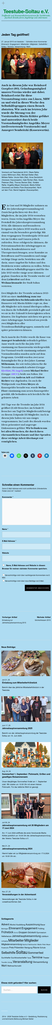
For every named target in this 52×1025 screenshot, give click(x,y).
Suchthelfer (6, 957)
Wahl (28, 46)
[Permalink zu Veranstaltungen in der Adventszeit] (26, 887)
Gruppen (23, 932)
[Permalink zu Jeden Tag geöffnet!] (26, 78)
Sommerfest (35, 953)
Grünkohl (32, 932)
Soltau (3, 46)
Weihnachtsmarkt (14, 965)
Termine (10, 46)
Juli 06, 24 (6, 822)
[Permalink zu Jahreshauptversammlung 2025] (26, 720)
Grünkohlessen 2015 (43, 618)
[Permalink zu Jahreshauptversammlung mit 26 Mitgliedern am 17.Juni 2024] (26, 817)
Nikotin (39, 944)
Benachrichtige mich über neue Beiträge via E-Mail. (24, 581)
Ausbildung (20, 924)
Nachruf (25, 944)
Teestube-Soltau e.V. (26, 11)
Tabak (29, 958)
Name (5, 529)
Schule (42, 947)
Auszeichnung (33, 924)
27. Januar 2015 (7, 41)
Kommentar (7, 497)
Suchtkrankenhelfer (19, 957)
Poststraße (5, 948)
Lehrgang (4, 941)
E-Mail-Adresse (9, 541)
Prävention (19, 947)
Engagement (15, 44)
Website (5, 552)
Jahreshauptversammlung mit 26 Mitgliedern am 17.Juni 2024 (25, 827)
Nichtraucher (32, 944)
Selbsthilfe (43, 44)
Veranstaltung (22, 961)
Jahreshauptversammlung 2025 (17, 728)
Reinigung (28, 947)
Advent (5, 924)
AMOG (14, 374)
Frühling (41, 928)
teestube (20, 41)
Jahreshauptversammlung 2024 (17, 848)
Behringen (4, 929)
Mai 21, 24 (6, 846)
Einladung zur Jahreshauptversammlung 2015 (14, 620)
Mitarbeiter (25, 44)
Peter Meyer (46, 944)
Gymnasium (41, 932)
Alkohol (13, 924)
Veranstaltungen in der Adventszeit (19, 894)
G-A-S (16, 932)
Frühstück (7, 932)
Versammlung (20, 46)
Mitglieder (34, 44)
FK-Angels (17, 370)
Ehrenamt (5, 44)
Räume (36, 947)
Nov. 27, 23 (6, 891)
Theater (46, 957)
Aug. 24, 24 (6, 771)
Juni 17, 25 (6, 725)
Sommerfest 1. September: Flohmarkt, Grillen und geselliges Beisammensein (26, 775)
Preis (11, 947)
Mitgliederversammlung (11, 944)
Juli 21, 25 (6, 679)
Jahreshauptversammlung (26, 936)
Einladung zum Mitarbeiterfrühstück (19, 682)
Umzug (9, 962)
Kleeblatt (6, 370)
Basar (42, 924)
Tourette (4, 962)
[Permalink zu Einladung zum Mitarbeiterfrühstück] (26, 675)
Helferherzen (6, 936)
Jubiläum (45, 936)
